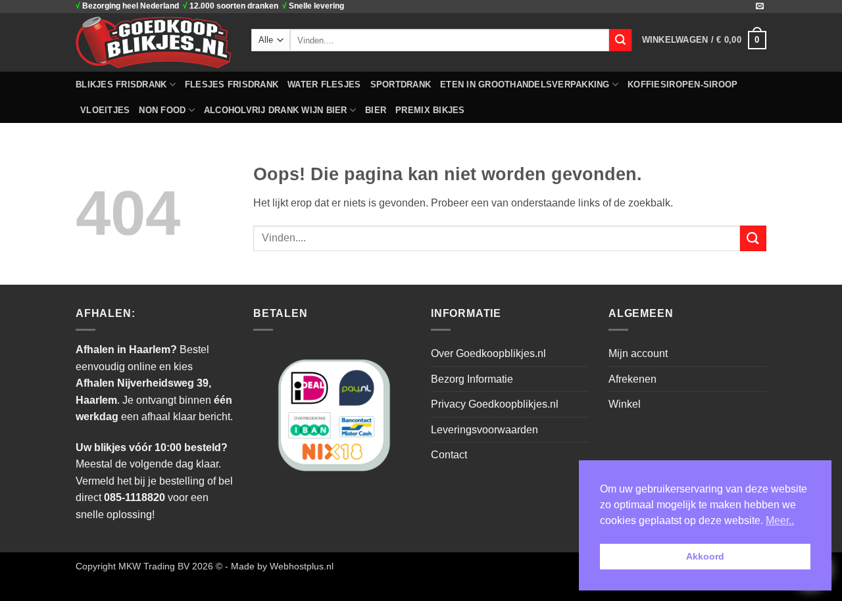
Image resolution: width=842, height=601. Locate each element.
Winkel (624, 404)
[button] (704, 40)
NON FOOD (162, 110)
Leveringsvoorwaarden (484, 429)
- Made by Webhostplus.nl (279, 566)
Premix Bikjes (429, 110)
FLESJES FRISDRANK (231, 84)
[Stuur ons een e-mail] (760, 6)
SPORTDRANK (401, 84)
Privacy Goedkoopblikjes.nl (494, 404)
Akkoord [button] (705, 556)
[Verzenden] (620, 40)
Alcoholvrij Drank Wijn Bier (275, 110)
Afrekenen (632, 379)
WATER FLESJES (323, 84)
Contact (449, 454)
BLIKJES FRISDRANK (121, 84)
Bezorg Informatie (472, 379)
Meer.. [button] (780, 520)
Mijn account (638, 353)
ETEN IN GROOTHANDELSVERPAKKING (525, 84)
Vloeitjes (105, 110)
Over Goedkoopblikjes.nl (488, 353)
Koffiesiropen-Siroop (682, 84)
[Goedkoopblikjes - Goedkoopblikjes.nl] (154, 42)
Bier (375, 110)
